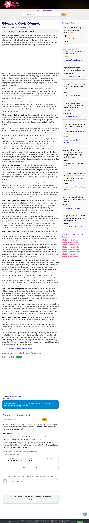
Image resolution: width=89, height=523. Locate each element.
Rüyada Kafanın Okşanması (73, 60)
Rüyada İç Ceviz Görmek (21, 23)
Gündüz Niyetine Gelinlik (71, 252)
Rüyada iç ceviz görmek (10, 35)
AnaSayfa (22, 520)
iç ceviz (7, 398)
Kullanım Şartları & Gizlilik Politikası (59, 520)
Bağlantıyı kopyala (31, 499)
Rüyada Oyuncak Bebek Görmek (71, 141)
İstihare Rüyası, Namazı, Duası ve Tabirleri (38, 520)
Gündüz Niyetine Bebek (70, 249)
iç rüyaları (19, 396)
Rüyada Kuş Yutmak (70, 116)
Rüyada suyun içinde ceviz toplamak (19, 348)
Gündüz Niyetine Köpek (70, 245)
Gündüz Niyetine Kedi (70, 242)
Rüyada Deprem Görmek (72, 208)
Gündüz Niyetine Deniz (70, 247)
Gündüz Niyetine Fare (70, 256)
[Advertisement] (30, 59)
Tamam (80, 521)
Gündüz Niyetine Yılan (70, 240)
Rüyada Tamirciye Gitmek (72, 95)
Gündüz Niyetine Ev (69, 254)
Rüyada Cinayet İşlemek (71, 76)
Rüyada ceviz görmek (26, 31)
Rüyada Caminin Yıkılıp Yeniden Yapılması (74, 188)
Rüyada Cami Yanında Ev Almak (72, 40)
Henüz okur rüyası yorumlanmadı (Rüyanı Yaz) (16, 27)
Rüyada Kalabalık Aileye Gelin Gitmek (73, 165)
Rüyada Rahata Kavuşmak (72, 227)
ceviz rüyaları (12, 396)
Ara (64, 14)
